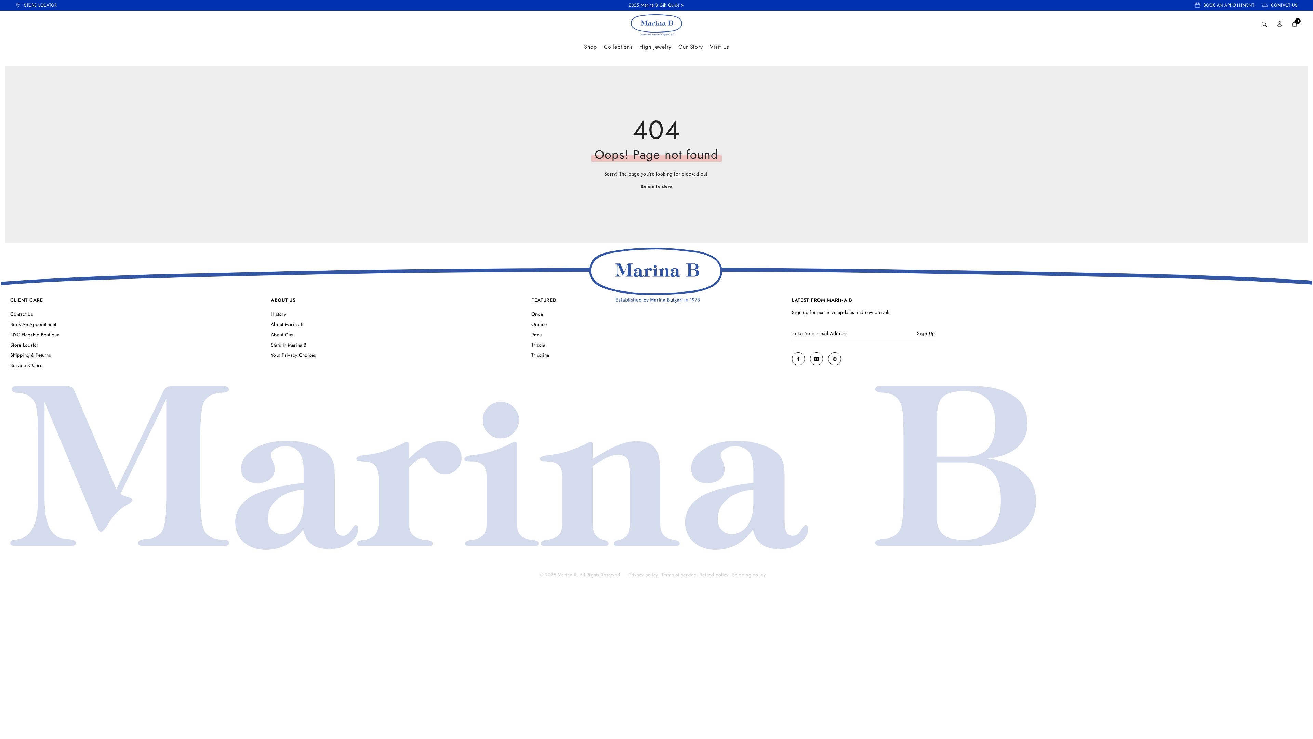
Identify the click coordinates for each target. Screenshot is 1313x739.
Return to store (656, 187)
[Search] (1264, 24)
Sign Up (926, 333)
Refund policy (714, 574)
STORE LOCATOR (40, 5)
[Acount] (1279, 24)
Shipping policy (749, 574)
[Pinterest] (834, 358)
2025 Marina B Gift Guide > (656, 5)
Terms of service (678, 574)
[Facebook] (798, 358)
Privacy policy (643, 574)
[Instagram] (816, 358)
